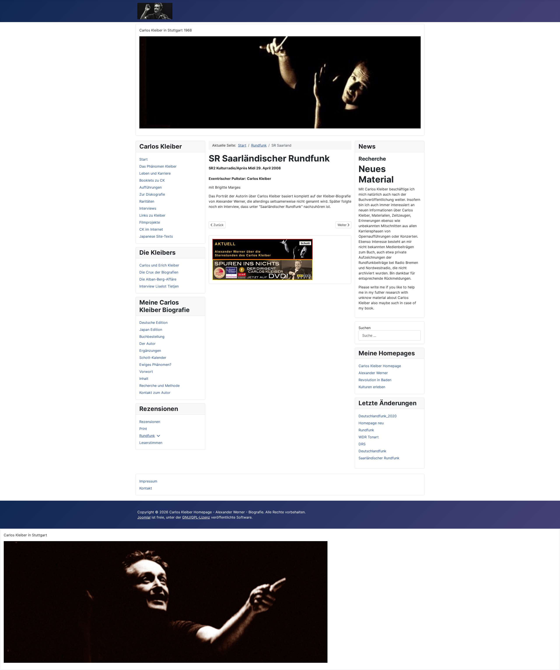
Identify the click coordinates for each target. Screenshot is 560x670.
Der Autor (147, 343)
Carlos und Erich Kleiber (159, 265)
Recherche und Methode (159, 385)
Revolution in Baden (375, 380)
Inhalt (143, 378)
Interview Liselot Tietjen (159, 286)
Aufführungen (150, 187)
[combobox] (390, 335)
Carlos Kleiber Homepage (380, 366)
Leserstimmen (150, 442)
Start (143, 159)
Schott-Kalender (152, 357)
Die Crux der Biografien (158, 272)
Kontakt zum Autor (154, 392)
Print (143, 428)
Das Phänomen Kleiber (158, 166)
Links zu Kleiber (152, 215)
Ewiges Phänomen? (155, 364)
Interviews (147, 208)
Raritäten (146, 201)
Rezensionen (149, 421)
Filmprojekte (149, 222)
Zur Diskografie (152, 194)
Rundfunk (147, 435)
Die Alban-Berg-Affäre (157, 279)
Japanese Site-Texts (156, 236)
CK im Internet (151, 229)
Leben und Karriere (155, 173)
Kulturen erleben (372, 387)
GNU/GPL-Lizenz (196, 517)
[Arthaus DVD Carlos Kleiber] (262, 269)
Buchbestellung (151, 336)
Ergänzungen (150, 350)
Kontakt (145, 488)
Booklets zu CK (152, 180)
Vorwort (146, 371)
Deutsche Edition (153, 322)
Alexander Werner (373, 373)
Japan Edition (150, 329)
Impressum (148, 481)
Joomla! (143, 517)
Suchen (365, 328)
